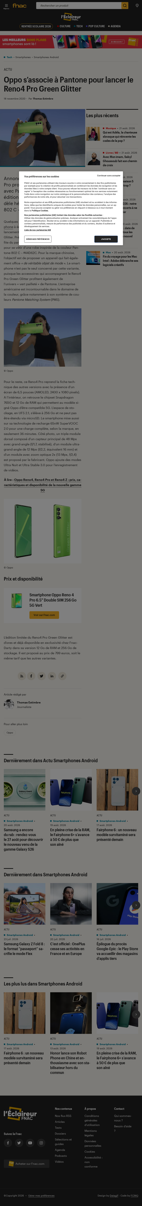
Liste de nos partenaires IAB (37, 230)
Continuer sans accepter (108, 175)
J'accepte (106, 239)
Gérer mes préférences (38, 239)
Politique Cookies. (39, 210)
